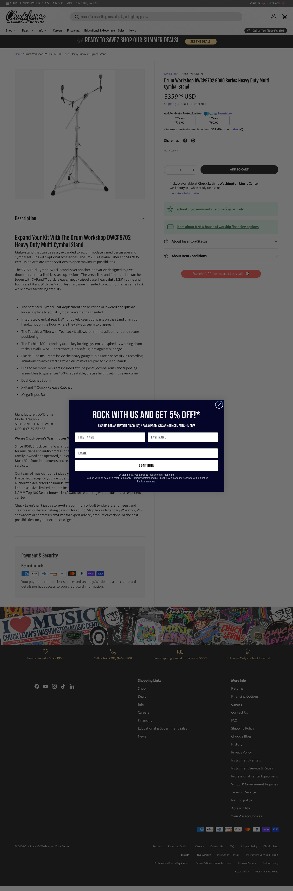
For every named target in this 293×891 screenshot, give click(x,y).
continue (146, 465)
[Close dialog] (219, 404)
